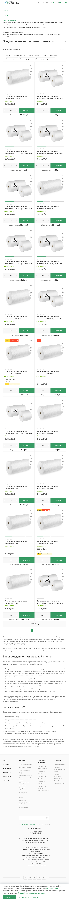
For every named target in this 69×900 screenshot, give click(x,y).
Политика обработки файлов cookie (60, 769)
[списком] (63, 49)
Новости (7, 772)
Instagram (30, 878)
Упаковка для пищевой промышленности (43, 788)
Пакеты (11, 27)
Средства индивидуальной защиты (25, 27)
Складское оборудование (34, 25)
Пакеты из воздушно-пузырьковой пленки (16, 34)
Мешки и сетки (41, 27)
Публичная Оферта (60, 783)
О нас (5, 760)
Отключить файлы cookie (28, 897)
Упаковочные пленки (9, 22)
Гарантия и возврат (60, 764)
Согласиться (9, 897)
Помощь (57, 760)
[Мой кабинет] (47, 3)
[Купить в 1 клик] (30, 71)
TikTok (44, 878)
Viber (39, 878)
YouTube (34, 878)
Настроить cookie (52, 888)
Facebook (25, 878)
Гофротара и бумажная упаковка (38, 22)
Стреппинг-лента (21, 22)
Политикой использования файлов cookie (31, 893)
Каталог (22, 760)
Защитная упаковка (25, 767)
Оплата (6, 764)
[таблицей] (66, 49)
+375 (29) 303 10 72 (28, 824)
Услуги (6, 780)
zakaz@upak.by (36, 828)
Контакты (7, 776)
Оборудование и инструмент (16, 25)
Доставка (7, 768)
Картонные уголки (14, 37)
